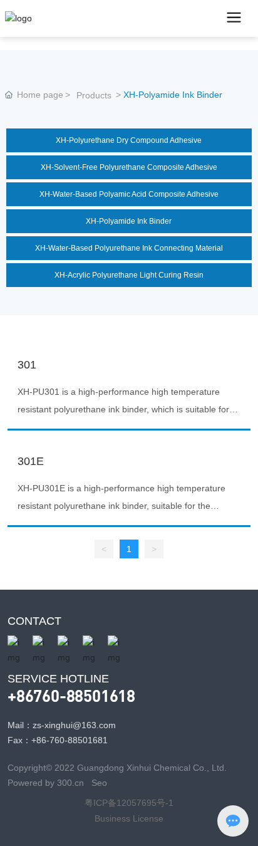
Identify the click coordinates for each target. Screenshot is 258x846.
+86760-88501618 (71, 695)
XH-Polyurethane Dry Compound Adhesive (129, 140)
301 (27, 364)
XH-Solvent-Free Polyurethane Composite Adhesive (129, 167)
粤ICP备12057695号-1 (129, 803)
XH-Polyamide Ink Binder (129, 221)
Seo (99, 783)
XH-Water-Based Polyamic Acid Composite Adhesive (129, 194)
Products (93, 95)
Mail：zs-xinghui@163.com (62, 725)
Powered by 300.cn (47, 783)
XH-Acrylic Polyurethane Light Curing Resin (129, 275)
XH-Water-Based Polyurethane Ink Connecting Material (129, 248)
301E (31, 461)
